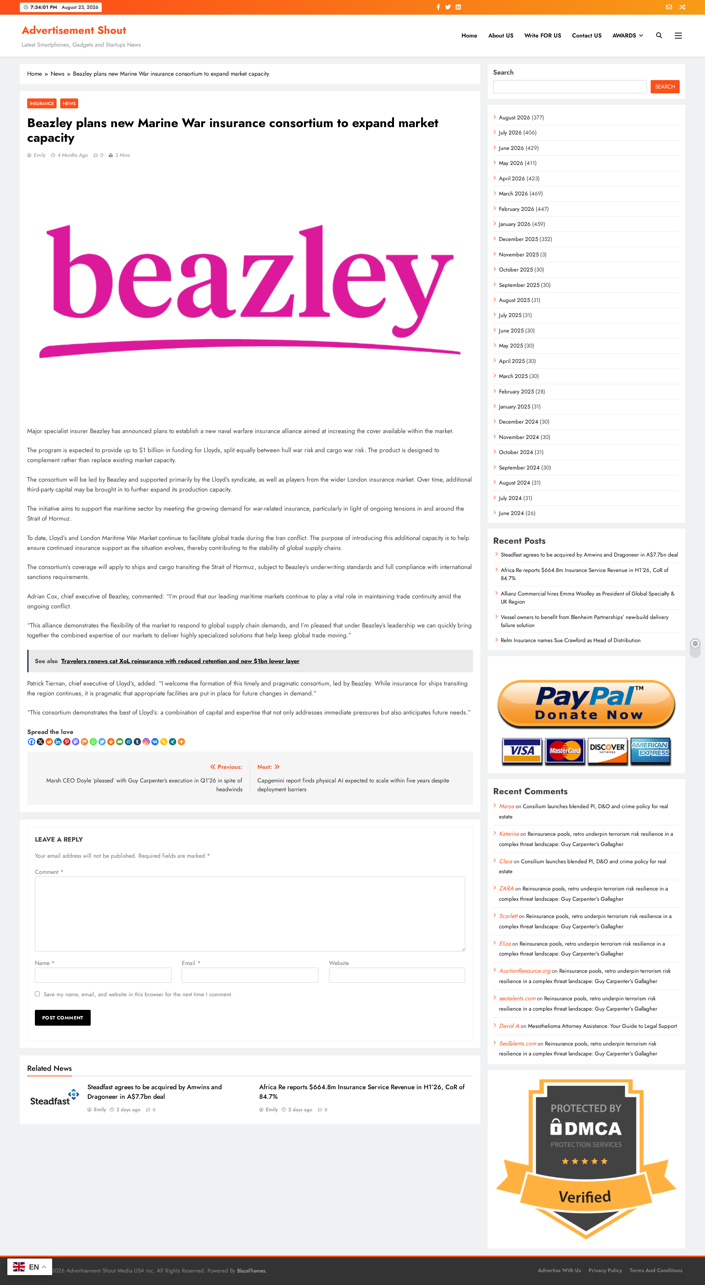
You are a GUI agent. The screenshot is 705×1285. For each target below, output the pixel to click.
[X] (40, 741)
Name (45, 963)
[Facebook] (31, 741)
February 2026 (516, 209)
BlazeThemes (251, 1270)
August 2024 (514, 483)
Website (339, 963)
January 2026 (515, 224)
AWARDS (624, 35)
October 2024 (516, 452)
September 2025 (519, 285)
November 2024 (519, 437)
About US (500, 35)
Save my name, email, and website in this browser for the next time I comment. (138, 994)
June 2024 (511, 513)
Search (503, 72)
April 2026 (512, 178)
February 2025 (516, 392)
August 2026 (514, 118)
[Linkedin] (58, 741)
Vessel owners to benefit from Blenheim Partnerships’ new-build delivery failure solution (585, 621)
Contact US (586, 35)
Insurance (42, 103)
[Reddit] (49, 741)
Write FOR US (542, 35)
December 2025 (518, 239)
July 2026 (510, 133)
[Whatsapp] (93, 741)
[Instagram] (146, 741)
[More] (181, 741)
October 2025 (516, 270)
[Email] (119, 741)
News (69, 103)
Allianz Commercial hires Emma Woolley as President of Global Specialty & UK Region (588, 598)
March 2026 (513, 194)
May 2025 (511, 346)
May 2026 (511, 163)
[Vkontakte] (155, 741)
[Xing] (172, 741)
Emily (40, 155)
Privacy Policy (605, 1270)
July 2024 (510, 498)
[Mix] (84, 741)
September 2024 (519, 468)
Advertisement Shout (74, 30)
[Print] (111, 741)
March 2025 (513, 376)
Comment (49, 872)
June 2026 (511, 148)
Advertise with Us (559, 1270)
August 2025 (514, 300)
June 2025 (511, 331)
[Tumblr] (137, 741)
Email (191, 963)
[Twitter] (102, 741)
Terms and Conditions (656, 1270)
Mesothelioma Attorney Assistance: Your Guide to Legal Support (602, 1026)
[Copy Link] (163, 741)
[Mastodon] (75, 741)
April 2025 (512, 361)
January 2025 (514, 407)
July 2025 (510, 315)
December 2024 (518, 422)
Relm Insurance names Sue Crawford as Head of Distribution (571, 640)
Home (469, 35)
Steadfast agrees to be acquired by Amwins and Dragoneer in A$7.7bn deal (154, 1091)
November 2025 (519, 255)
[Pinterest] (66, 741)
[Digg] (128, 741)
